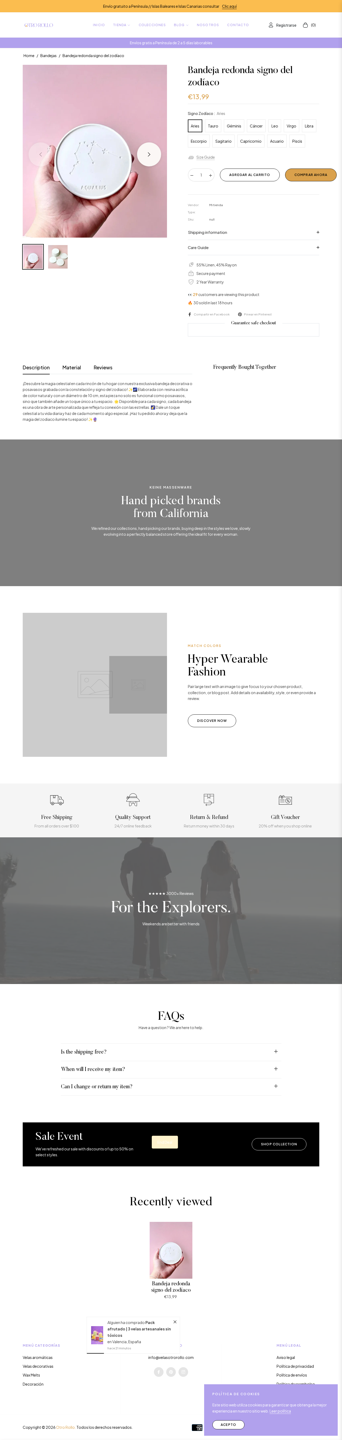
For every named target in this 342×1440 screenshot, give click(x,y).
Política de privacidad (295, 1366)
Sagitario (223, 141)
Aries (195, 125)
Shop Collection (279, 1144)
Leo (274, 125)
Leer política (280, 1411)
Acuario (277, 141)
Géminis (234, 125)
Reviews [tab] (103, 367)
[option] (95, 151)
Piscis (297, 141)
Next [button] (149, 154)
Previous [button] (41, 154)
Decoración (33, 1384)
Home (29, 55)
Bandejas (48, 55)
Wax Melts (31, 1375)
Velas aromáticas (38, 1357)
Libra (309, 125)
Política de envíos (292, 1375)
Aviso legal (286, 1357)
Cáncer (256, 125)
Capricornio (251, 141)
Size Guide (205, 157)
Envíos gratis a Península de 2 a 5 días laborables (171, 42)
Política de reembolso (296, 1384)
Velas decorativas (38, 1366)
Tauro (213, 125)
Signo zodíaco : (206, 113)
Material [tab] (72, 367)
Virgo (291, 125)
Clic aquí (229, 6)
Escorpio (199, 141)
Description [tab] (36, 367)
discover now (212, 721)
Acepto (228, 1425)
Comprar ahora (311, 175)
